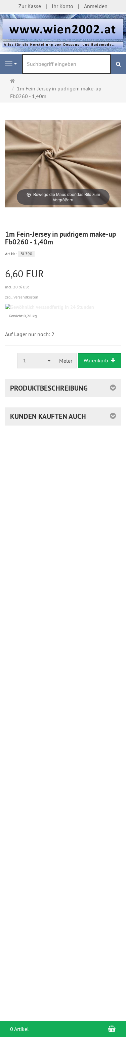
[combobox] (36, 360)
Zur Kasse (29, 6)
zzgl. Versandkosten (21, 297)
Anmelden (96, 6)
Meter (65, 360)
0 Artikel (19, 1029)
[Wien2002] (63, 32)
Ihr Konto (62, 6)
